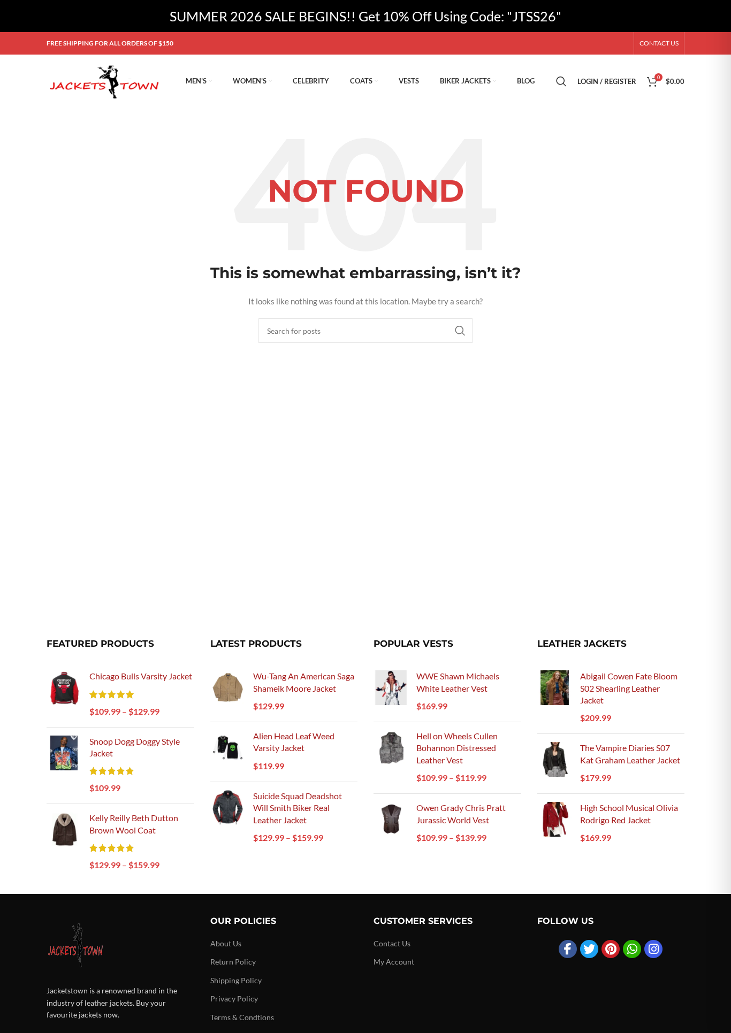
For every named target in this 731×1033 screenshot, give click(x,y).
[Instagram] (653, 949)
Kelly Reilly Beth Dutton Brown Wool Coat (133, 824)
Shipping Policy (236, 980)
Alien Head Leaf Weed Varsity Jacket (293, 742)
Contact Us (392, 943)
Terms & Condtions (242, 1017)
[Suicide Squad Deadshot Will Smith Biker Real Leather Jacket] (227, 817)
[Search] (561, 81)
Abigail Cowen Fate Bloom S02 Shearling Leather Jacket (628, 688)
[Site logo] (105, 80)
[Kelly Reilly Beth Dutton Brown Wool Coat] (64, 842)
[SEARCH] (460, 330)
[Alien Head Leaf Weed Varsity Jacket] (227, 752)
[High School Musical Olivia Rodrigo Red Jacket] (554, 823)
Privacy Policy (234, 998)
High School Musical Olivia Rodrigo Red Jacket (629, 813)
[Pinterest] (610, 949)
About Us (225, 943)
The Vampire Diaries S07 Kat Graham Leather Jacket (630, 753)
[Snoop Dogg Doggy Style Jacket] (64, 766)
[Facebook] (568, 949)
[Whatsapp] (632, 949)
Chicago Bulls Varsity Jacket (140, 676)
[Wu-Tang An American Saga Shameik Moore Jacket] (227, 692)
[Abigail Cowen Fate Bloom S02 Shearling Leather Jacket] (554, 697)
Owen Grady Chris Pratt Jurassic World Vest (461, 813)
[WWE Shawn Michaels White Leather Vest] (391, 692)
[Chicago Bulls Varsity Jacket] (64, 694)
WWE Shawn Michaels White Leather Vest (457, 682)
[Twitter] (589, 949)
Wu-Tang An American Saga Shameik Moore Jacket (303, 682)
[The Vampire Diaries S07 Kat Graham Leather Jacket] (554, 763)
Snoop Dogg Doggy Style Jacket (134, 747)
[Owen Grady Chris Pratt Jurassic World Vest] (391, 823)
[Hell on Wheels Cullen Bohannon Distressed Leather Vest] (391, 757)
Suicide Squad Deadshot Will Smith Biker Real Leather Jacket (297, 808)
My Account (394, 961)
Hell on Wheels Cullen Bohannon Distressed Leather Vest (457, 748)
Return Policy (233, 961)
